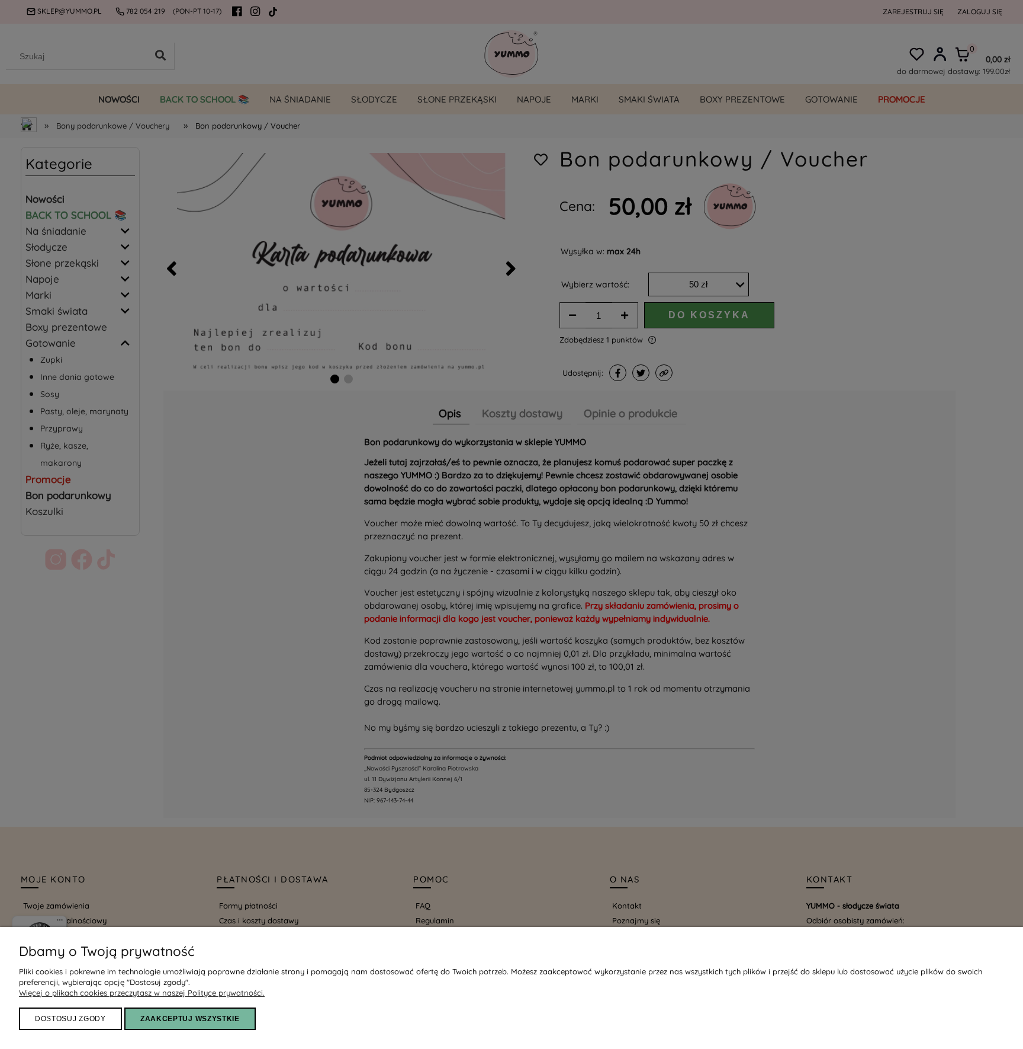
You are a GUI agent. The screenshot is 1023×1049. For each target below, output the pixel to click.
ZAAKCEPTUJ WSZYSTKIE (190, 1019)
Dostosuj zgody (70, 1019)
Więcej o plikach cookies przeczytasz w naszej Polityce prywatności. (142, 992)
